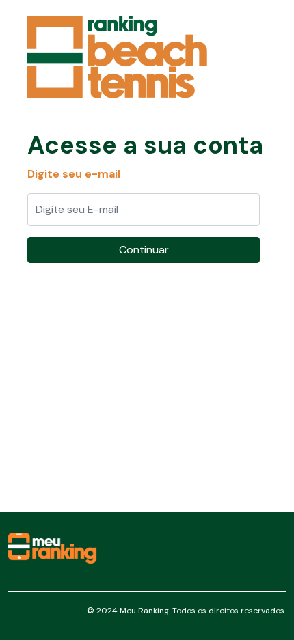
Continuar (144, 249)
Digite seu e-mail (73, 174)
